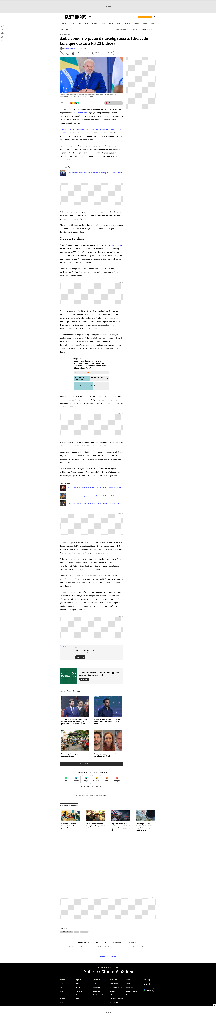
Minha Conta (129, 987)
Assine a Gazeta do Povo (116, 998)
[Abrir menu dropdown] (154, 29)
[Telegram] (122, 971)
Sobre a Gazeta (114, 983)
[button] (91, 796)
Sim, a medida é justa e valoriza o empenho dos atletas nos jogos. (88, 378)
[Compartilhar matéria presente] (2, 33)
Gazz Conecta (96, 991)
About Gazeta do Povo (116, 987)
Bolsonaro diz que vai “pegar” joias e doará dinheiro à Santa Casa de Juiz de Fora (94, 496)
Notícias (63, 23)
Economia (127, 23)
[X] (93, 971)
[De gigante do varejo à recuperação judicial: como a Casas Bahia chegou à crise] (120, 815)
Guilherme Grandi (70, 48)
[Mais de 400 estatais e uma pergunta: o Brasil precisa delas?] (70, 815)
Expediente (112, 991)
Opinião (78, 987)
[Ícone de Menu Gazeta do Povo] (61, 17)
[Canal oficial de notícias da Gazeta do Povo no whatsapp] (84, 971)
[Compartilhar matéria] (68, 53)
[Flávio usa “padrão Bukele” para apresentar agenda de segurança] (95, 815)
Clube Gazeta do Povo (99, 995)
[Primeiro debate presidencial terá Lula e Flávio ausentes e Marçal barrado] (108, 706)
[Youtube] (108, 971)
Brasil (61, 987)
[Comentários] (62, 53)
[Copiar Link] (2, 29)
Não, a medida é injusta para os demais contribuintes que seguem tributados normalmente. (86, 386)
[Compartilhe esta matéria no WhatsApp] (2, 26)
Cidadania (136, 23)
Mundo (145, 23)
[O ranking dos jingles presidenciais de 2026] (75, 740)
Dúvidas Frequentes (131, 991)
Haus (94, 983)
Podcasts (62, 1002)
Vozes (79, 23)
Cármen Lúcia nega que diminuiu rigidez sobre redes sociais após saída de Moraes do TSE (94, 488)
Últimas (72, 23)
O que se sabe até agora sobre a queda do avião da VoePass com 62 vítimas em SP (95, 503)
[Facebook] (89, 971)
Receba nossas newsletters (114, 1003)
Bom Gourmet (96, 987)
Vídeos (153, 23)
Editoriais (94, 23)
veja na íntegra (115, 245)
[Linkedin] (103, 971)
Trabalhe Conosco (114, 995)
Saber (86, 23)
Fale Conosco (129, 995)
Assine (128, 983)
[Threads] (117, 971)
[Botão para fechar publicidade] (214, 1005)
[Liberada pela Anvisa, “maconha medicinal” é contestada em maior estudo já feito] (145, 815)
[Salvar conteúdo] (73, 53)
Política (103, 23)
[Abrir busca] (90, 17)
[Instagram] (98, 971)
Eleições (111, 23)
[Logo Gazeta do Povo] (75, 17)
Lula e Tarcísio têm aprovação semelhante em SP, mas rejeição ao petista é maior (94, 173)
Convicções (79, 991)
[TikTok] (112, 971)
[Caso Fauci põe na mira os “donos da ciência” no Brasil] (108, 740)
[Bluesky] (131, 971)
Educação (62, 998)
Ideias (118, 23)
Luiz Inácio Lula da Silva (80, 113)
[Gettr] (127, 971)
